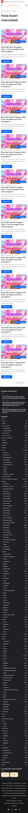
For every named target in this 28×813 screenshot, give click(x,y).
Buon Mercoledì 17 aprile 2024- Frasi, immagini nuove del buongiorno (13, 365)
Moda (4, 595)
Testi (4, 631)
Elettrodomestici (7, 430)
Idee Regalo (6, 583)
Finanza (4, 447)
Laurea (5, 467)
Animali (5, 559)
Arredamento (6, 428)
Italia (4, 646)
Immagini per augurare (7, 486)
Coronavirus (6, 641)
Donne (3, 440)
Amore (5, 658)
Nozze (5, 600)
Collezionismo (6, 568)
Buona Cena (6, 515)
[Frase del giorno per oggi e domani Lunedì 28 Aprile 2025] (5, 774)
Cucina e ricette (6, 435)
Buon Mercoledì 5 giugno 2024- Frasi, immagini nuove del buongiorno (13, 154)
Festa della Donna (7, 534)
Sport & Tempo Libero (9, 614)
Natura (5, 597)
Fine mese (5, 537)
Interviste (5, 624)
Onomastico (6, 547)
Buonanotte (6, 525)
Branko (5, 665)
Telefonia (5, 743)
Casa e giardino (6, 425)
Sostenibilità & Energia (7, 718)
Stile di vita (5, 728)
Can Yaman (6, 484)
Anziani (4, 423)
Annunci (4, 421)
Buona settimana (7, 520)
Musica (4, 619)
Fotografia (6, 578)
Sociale (5, 612)
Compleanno (6, 459)
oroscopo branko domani (9, 699)
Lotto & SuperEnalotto (9, 590)
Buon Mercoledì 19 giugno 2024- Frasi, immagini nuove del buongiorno (14, 84)
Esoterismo (6, 573)
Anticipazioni (6, 750)
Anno (4, 660)
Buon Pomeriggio (7, 505)
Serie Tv (5, 757)
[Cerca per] (26, 6)
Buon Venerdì (6, 513)
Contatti (14, 798)
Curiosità (5, 571)
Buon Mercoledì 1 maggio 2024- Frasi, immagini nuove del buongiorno (13, 294)
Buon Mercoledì (7, 457)
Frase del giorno (7, 462)
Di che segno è (7, 680)
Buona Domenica (7, 518)
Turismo (5, 617)
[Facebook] (8, 809)
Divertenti (5, 643)
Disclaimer (14, 805)
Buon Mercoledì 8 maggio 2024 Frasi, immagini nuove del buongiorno (13, 259)
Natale (5, 472)
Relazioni (5, 607)
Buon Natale (6, 503)
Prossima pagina (20, 382)
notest (3, 636)
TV (4, 745)
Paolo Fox (5, 702)
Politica (5, 651)
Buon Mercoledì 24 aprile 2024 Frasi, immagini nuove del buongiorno (13, 330)
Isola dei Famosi (7, 752)
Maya (4, 694)
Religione (5, 610)
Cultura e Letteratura (7, 438)
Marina (3, 45)
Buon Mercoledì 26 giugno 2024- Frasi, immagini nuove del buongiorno (12, 49)
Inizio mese (6, 542)
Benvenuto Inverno (8, 488)
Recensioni (6, 629)
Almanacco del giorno (9, 556)
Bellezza (5, 566)
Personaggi (5, 711)
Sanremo (5, 755)
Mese (4, 697)
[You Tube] (16, 809)
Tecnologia (5, 731)
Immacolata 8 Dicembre (9, 539)
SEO (4, 738)
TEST (3, 760)
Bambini (5, 564)
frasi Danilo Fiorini (7, 464)
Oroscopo (4, 655)
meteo (5, 593)
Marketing (5, 735)
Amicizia (5, 452)
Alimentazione (6, 554)
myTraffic (4, 634)
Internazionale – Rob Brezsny (10, 689)
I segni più (5, 687)
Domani (5, 682)
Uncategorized (5, 762)
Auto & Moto (6, 561)
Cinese (5, 672)
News (4, 626)
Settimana (5, 706)
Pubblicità (21, 803)
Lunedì (5, 469)
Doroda (4, 445)
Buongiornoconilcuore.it (9, 668)
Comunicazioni (5, 433)
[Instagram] (19, 809)
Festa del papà (7, 532)
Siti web (5, 740)
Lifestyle (4, 551)
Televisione (5, 747)
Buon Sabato (6, 510)
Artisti (4, 622)
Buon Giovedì (6, 493)
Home (3, 11)
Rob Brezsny (6, 704)
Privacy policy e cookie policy (11, 803)
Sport (3, 721)
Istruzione (5, 585)
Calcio (4, 723)
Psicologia (6, 605)
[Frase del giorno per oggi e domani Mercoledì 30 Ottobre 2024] (14, 774)
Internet (5, 733)
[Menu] (2, 6)
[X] (12, 809)
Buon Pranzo (6, 508)
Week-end (6, 709)
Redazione (13, 800)
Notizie (4, 639)
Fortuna (5, 685)
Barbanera (6, 663)
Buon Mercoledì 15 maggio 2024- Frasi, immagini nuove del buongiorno (12, 224)
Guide (4, 580)
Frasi (3, 450)
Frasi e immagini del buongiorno (10, 479)
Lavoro (5, 588)
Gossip (3, 481)
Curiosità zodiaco (7, 677)
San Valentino (6, 549)
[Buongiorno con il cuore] (14, 5)
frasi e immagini (6, 476)
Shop (3, 716)
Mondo (5, 648)
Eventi (4, 576)
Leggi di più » (6, 61)
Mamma (5, 442)
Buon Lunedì (6, 496)
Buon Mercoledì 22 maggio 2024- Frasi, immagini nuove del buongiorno (12, 189)
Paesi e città (6, 602)
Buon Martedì (6, 498)
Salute (3, 714)
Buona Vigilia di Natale (9, 522)
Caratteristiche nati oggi (9, 670)
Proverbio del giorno (8, 474)
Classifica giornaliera (8, 675)
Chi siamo (19, 800)
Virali (4, 653)
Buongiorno (6, 527)
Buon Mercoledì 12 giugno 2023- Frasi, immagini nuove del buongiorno (14, 119)
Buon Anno (6, 455)
